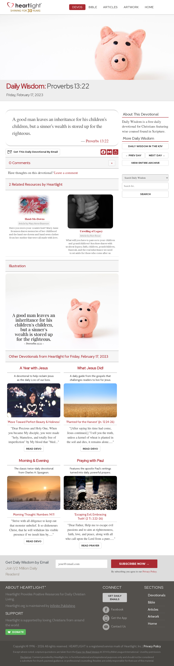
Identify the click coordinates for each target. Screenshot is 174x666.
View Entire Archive (145, 162)
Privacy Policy (149, 571)
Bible (93, 7)
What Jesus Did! (90, 368)
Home (152, 623)
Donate (16, 632)
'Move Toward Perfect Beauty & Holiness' (33, 422)
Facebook (117, 609)
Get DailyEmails (114, 597)
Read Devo (33, 448)
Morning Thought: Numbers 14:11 (33, 514)
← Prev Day (133, 155)
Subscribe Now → (134, 563)
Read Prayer (90, 545)
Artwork (131, 7)
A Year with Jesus (34, 368)
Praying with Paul (90, 460)
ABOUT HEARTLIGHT (25, 587)
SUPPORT (14, 613)
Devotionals (156, 595)
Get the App (119, 618)
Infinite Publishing (62, 606)
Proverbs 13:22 (97, 141)
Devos (77, 7)
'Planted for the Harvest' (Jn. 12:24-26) (90, 422)
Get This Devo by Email (35, 151)
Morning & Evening (34, 460)
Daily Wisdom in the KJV (145, 146)
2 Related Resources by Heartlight (36, 184)
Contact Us (118, 626)
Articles (110, 7)
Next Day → (157, 155)
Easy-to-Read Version (88, 651)
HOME (149, 7)
